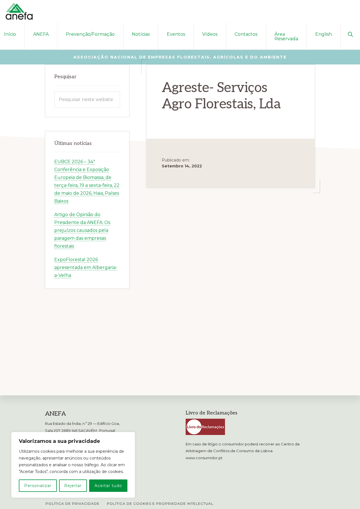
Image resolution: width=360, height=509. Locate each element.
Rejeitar (73, 485)
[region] (73, 465)
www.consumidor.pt (204, 458)
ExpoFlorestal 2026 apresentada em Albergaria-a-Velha (85, 267)
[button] (350, 34)
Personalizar (37, 485)
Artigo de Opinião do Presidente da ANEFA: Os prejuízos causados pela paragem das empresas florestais (82, 230)
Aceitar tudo (108, 485)
